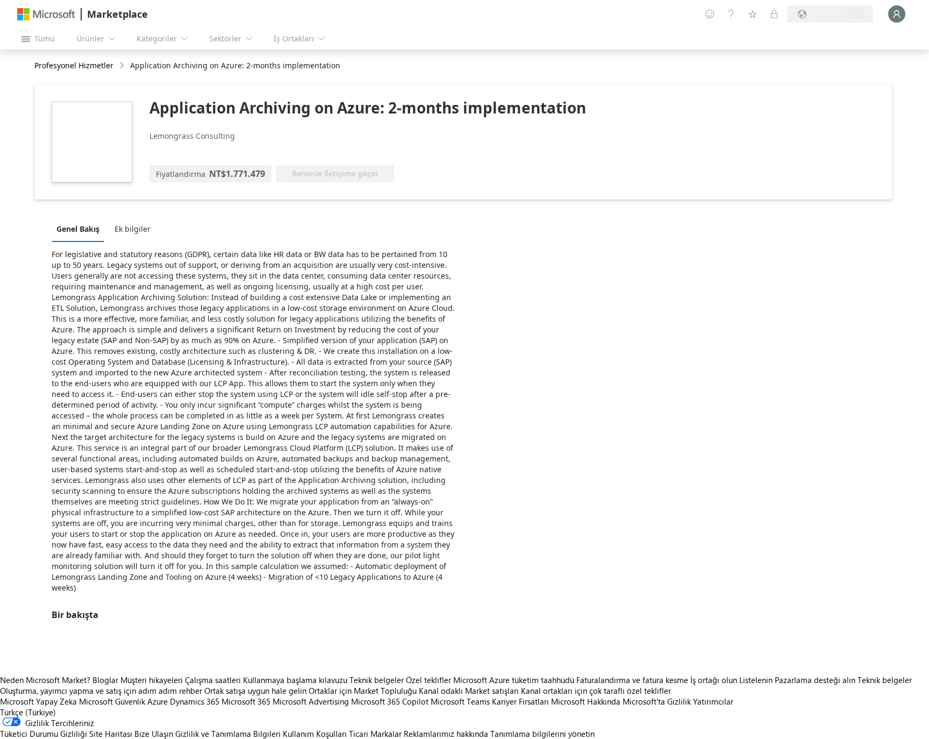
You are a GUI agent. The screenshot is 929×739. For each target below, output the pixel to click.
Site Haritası (110, 733)
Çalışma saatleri (213, 679)
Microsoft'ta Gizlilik (657, 701)
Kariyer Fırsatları (520, 701)
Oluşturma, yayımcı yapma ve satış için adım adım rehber (101, 690)
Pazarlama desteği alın (815, 679)
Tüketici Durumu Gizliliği (43, 733)
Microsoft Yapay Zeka (38, 701)
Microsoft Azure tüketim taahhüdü (514, 679)
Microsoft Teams (460, 701)
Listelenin (756, 679)
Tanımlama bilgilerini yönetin (542, 733)
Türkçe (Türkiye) (28, 712)
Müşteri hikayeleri (151, 679)
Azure (157, 701)
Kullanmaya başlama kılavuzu (295, 679)
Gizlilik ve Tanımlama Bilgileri (228, 733)
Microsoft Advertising (311, 701)
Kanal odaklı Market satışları (469, 690)
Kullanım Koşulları (315, 733)
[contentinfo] (123, 66)
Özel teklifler (428, 679)
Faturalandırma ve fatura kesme (632, 679)
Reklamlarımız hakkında (446, 733)
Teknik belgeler (376, 679)
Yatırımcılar (713, 701)
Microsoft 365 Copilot (389, 701)
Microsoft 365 (245, 701)
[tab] (81, 228)
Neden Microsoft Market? (45, 679)
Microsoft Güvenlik (112, 701)
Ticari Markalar (375, 733)
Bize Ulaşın (153, 733)
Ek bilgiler (133, 229)
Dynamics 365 (194, 701)
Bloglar (105, 679)
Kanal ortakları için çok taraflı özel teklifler (596, 690)
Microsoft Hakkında (585, 701)
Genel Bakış (77, 229)
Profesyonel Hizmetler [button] (73, 65)
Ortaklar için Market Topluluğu (363, 690)
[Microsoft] (46, 14)
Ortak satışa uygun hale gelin (255, 690)
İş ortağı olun (713, 679)
